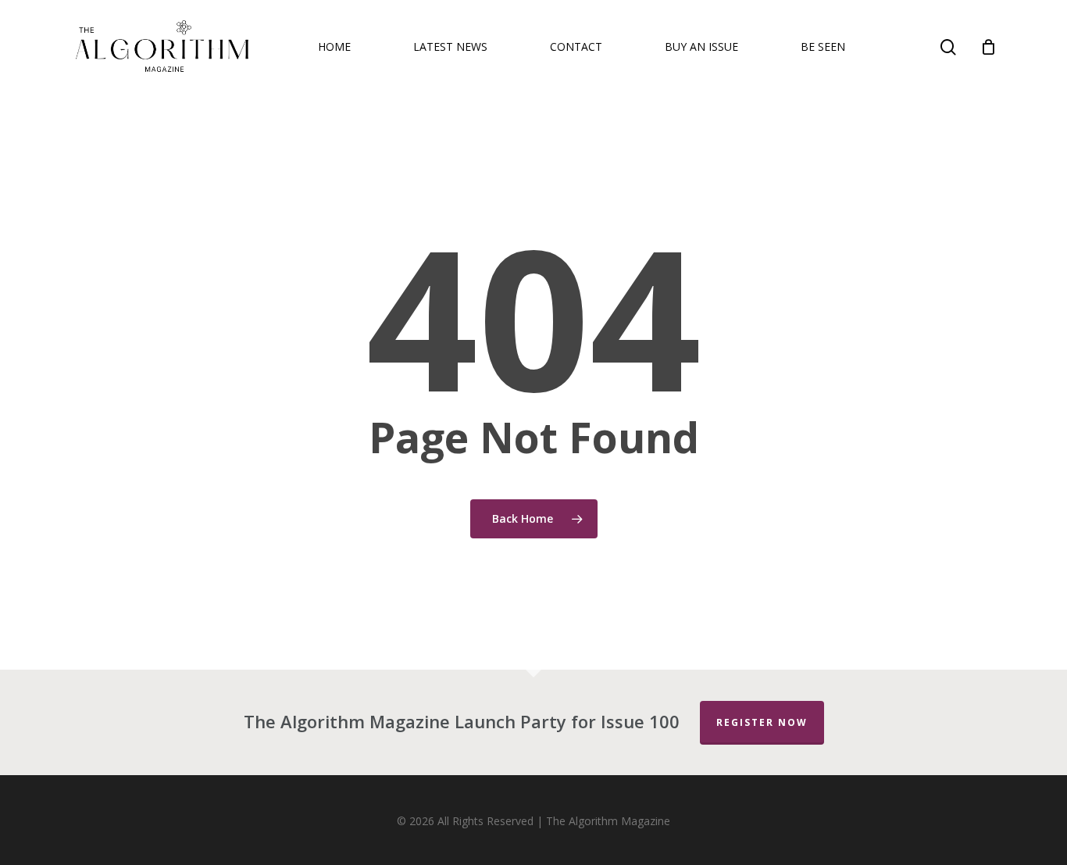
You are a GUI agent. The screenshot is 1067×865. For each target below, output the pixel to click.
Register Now (762, 722)
